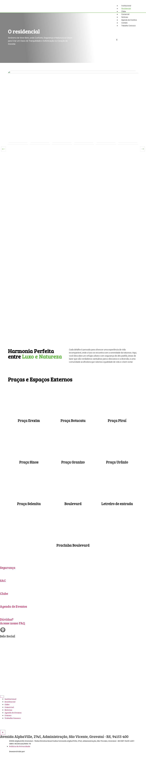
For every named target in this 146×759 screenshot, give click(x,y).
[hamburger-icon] (2, 697)
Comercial (9, 707)
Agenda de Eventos (13, 606)
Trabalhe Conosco (13, 718)
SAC (3, 580)
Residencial (126, 9)
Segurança (7, 567)
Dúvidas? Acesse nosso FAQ (12, 621)
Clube (123, 11)
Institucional (126, 6)
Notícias (8, 710)
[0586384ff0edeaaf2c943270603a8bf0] (73, 114)
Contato (8, 715)
